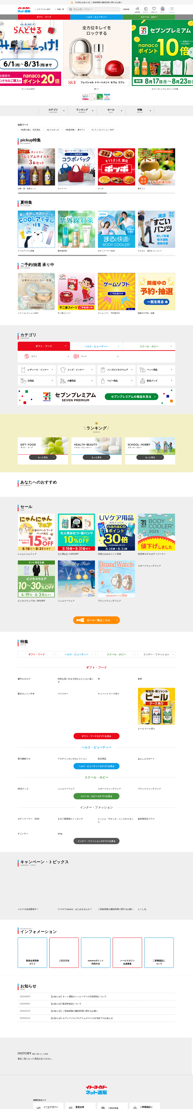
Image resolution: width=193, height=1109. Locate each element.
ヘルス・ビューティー (96, 17)
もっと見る (43, 457)
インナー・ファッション (156, 654)
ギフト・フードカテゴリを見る (96, 771)
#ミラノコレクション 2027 (103, 130)
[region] (96, 171)
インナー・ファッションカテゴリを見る (96, 911)
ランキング (82, 110)
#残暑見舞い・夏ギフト (75, 130)
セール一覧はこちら (94, 620)
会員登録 (137, 12)
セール (110, 110)
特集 (139, 110)
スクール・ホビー (149, 17)
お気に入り (154, 12)
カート (163, 12)
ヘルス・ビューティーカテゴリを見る (96, 836)
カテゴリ (53, 110)
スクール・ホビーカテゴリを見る (96, 866)
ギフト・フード (44, 17)
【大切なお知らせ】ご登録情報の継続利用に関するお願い (98, 2)
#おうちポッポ (53, 130)
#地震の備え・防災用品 (30, 130)
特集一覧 (60, 9)
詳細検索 (126, 9)
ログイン (145, 12)
